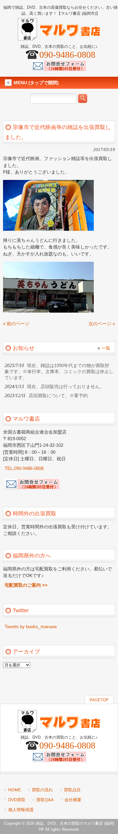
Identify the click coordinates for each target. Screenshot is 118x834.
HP (41, 829)
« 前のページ (16, 323)
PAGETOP (99, 700)
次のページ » (102, 323)
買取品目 (72, 789)
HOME (14, 789)
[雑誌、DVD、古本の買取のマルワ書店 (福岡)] (59, 38)
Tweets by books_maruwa (31, 626)
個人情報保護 (21, 809)
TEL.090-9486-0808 (24, 468)
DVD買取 (16, 799)
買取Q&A (45, 799)
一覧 (106, 348)
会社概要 (72, 799)
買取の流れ (42, 789)
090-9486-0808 (67, 55)
